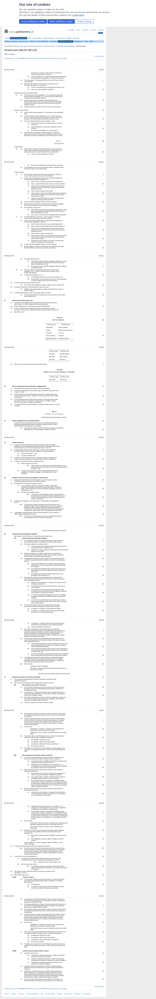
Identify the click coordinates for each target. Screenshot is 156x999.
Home (7, 38)
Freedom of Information (32, 993)
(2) (33, 692)
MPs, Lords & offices (35, 38)
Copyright (59, 993)
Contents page (8, 58)
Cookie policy (77, 993)
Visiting (68, 38)
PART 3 (6, 54)
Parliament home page (20, 46)
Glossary (13, 993)
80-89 (44, 58)
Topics (91, 41)
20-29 (21, 58)
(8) (41, 748)
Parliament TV (78, 41)
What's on (33, 41)
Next (102, 56)
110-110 (57, 58)
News (86, 41)
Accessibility (70, 30)
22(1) (42, 96)
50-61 (33, 58)
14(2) (49, 78)
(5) (49, 575)
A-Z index (6, 993)
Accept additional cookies (33, 21)
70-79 (40, 58)
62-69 (36, 58)
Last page (64, 58)
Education (76, 38)
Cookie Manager (87, 993)
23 (50, 116)
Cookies (78, 30)
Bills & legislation (42, 41)
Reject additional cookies (61, 21)
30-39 (25, 58)
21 (45, 95)
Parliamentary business (18, 38)
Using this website (50, 993)
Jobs (42, 993)
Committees (53, 41)
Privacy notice (67, 993)
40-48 (29, 58)
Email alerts (85, 30)
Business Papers (49, 46)
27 (34, 271)
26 (31, 271)
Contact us (101, 30)
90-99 (47, 58)
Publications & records (65, 41)
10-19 (18, 58)
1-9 (15, 58)
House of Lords (23, 41)
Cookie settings (84, 21)
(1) (54, 769)
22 (47, 116)
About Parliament (49, 38)
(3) (62, 979)
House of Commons (11, 41)
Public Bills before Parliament (66, 46)
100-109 (52, 58)
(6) (39, 629)
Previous (97, 56)
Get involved (60, 38)
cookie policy (78, 15)
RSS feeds (93, 30)
